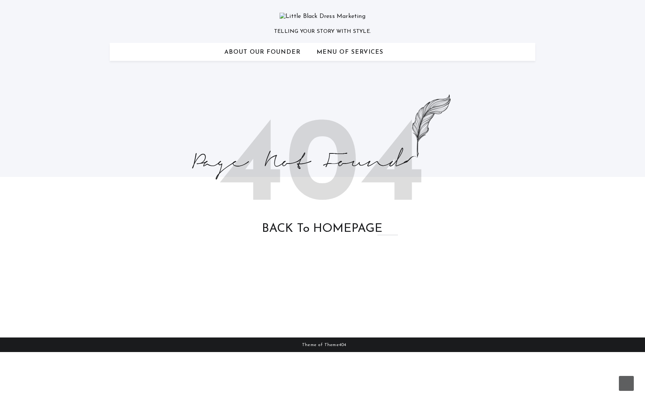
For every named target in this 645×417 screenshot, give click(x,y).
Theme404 (335, 345)
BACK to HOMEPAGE (322, 229)
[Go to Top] (626, 383)
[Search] (526, 52)
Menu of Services (350, 52)
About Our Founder (262, 52)
